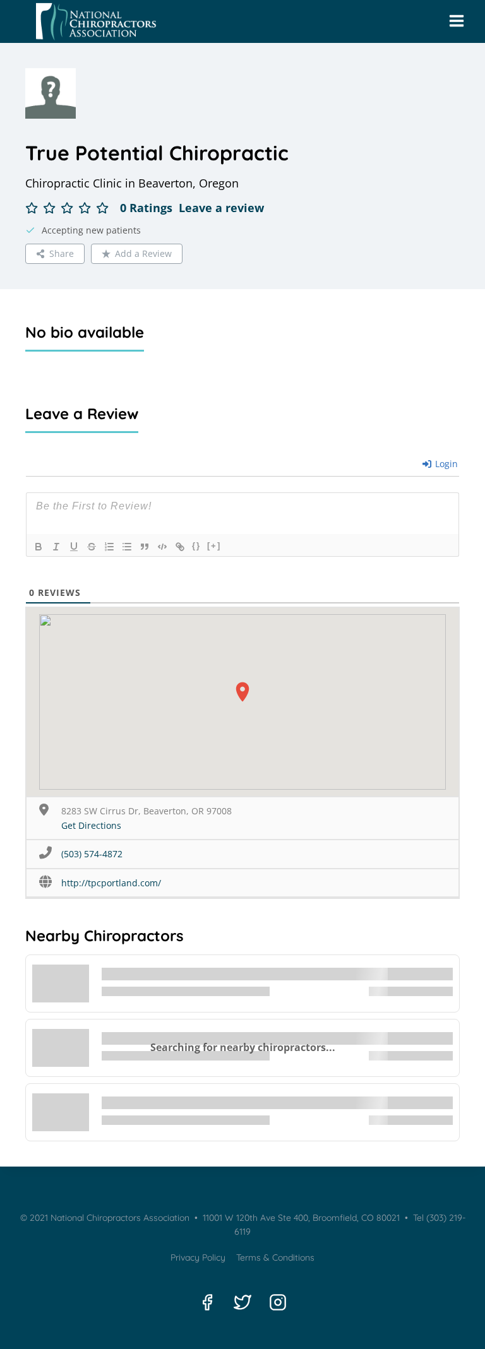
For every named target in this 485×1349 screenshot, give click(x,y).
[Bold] (38, 546)
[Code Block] (162, 546)
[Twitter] (242, 1302)
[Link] (180, 546)
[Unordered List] (127, 546)
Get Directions (91, 825)
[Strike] (91, 546)
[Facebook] (207, 1302)
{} (196, 545)
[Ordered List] (109, 546)
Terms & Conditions (275, 1257)
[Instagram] (278, 1302)
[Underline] (74, 546)
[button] (242, 692)
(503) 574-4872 (92, 854)
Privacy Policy (198, 1257)
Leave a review (221, 207)
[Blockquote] (144, 546)
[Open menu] (456, 21)
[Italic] (56, 546)
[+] (214, 545)
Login (445, 464)
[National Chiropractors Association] (92, 21)
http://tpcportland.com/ (111, 883)
